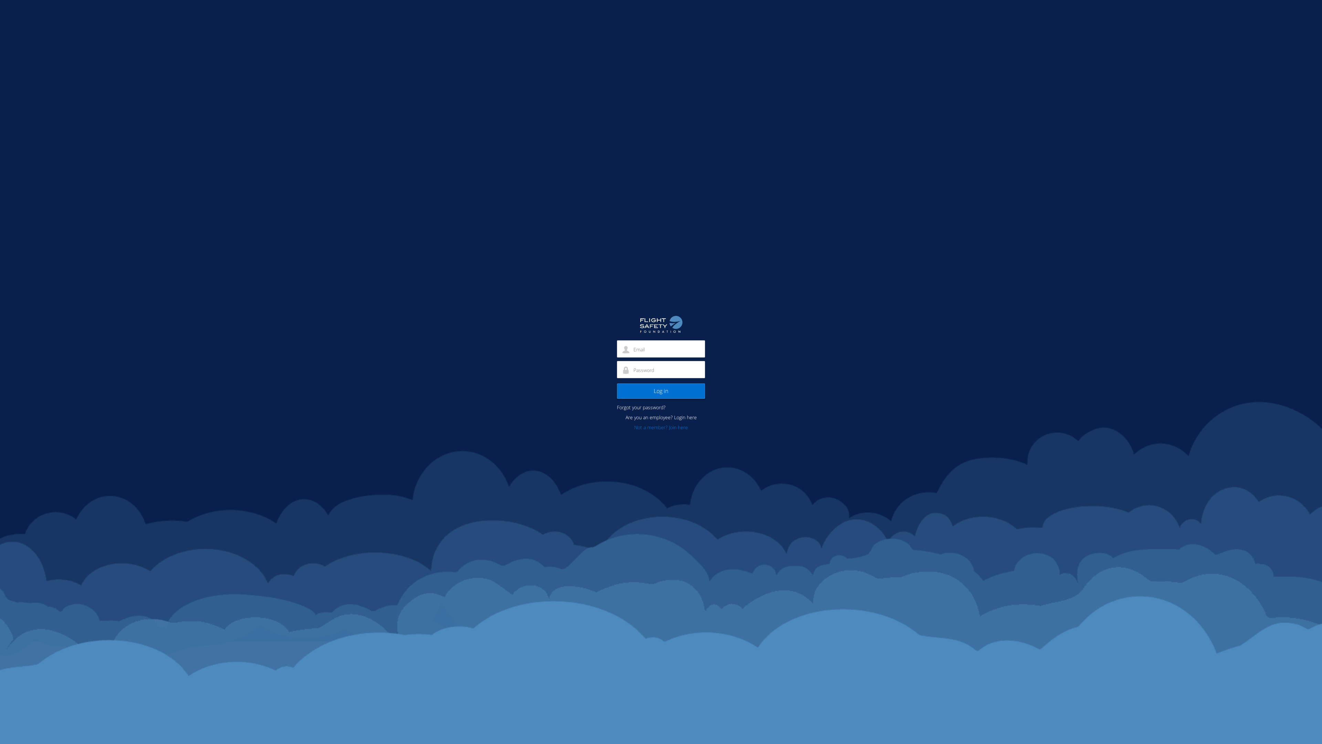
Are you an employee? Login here (661, 417)
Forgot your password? (641, 407)
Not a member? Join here (661, 427)
